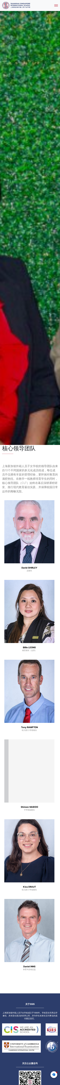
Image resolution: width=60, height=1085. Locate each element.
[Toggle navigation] (56, 5)
